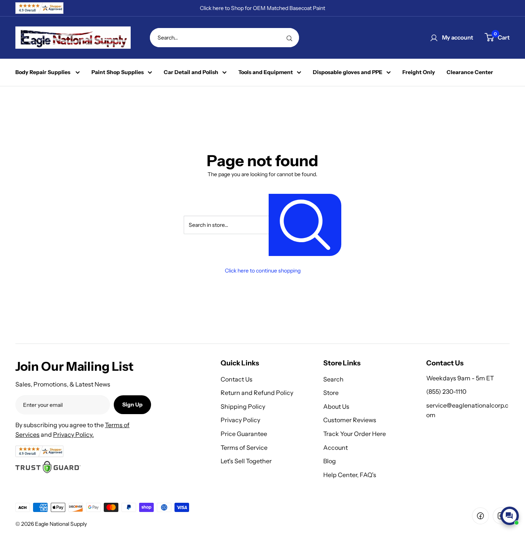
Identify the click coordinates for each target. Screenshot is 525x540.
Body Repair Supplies (43, 72)
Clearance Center (470, 72)
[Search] (289, 37)
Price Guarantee (244, 434)
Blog (329, 461)
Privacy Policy (240, 420)
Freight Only (418, 72)
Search (333, 379)
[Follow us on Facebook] (480, 515)
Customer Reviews (349, 420)
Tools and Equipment (265, 72)
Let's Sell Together (246, 461)
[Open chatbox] (509, 516)
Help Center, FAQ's (349, 475)
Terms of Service (244, 447)
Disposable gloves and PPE (347, 72)
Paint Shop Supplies (117, 72)
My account (457, 37)
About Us (336, 406)
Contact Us (237, 379)
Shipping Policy (243, 406)
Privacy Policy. (73, 434)
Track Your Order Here (354, 434)
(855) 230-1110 (446, 391)
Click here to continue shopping (263, 270)
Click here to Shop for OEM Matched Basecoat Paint (262, 8)
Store (331, 392)
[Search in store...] (305, 225)
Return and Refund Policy (257, 392)
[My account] (434, 37)
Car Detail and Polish (191, 72)
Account (335, 447)
